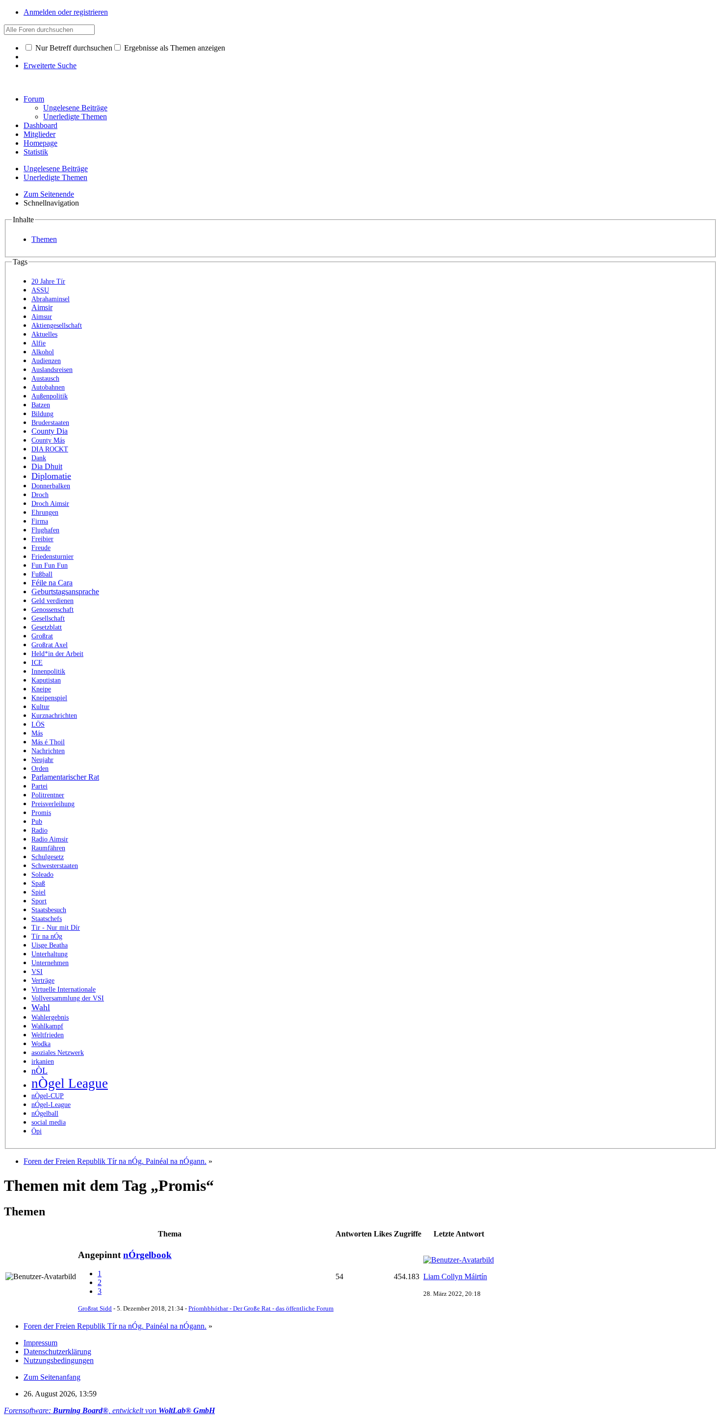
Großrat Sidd (95, 1308)
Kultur (40, 706)
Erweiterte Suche (50, 65)
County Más (48, 440)
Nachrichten (48, 751)
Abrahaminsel (50, 299)
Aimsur (41, 316)
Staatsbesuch (48, 910)
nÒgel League (69, 1083)
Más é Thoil (48, 742)
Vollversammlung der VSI (67, 998)
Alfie (38, 343)
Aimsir (41, 307)
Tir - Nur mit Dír (55, 927)
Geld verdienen (52, 600)
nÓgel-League (51, 1104)
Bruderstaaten (50, 422)
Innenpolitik (48, 671)
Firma (39, 521)
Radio (39, 830)
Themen (44, 239)
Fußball (41, 574)
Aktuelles (44, 334)
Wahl (40, 1007)
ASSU (40, 290)
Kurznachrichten (54, 715)
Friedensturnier (52, 556)
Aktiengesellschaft (56, 325)
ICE (37, 662)
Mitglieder (39, 134)
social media (48, 1122)
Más (37, 733)
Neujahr (42, 759)
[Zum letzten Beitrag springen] (458, 1260)
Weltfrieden (47, 1035)
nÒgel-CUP (47, 1096)
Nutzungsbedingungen (59, 1360)
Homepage (40, 143)
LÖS (38, 724)
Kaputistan (46, 680)
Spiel (38, 892)
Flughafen (45, 530)
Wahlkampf (47, 1026)
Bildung (42, 414)
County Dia (49, 431)
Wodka (41, 1044)
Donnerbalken (50, 486)
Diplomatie (51, 476)
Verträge (42, 980)
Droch (40, 495)
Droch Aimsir (50, 503)
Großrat (42, 636)
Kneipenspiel (49, 698)
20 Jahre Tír (48, 281)
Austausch (45, 378)
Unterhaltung (49, 954)
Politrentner (47, 795)
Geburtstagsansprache (65, 591)
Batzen (40, 405)
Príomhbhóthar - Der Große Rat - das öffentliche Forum (261, 1308)
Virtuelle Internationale (63, 989)
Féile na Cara (52, 582)
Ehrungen (44, 512)
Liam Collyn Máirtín (455, 1276)
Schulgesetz (47, 857)
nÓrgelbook (147, 1255)
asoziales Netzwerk (57, 1052)
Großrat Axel (49, 645)
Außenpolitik (49, 396)
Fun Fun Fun (49, 565)
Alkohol (42, 352)
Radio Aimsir (49, 839)
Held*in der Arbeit (57, 653)
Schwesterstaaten (54, 865)
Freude (41, 548)
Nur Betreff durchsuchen (72, 48)
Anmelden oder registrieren (66, 12)
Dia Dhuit (46, 466)
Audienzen (46, 361)
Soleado (42, 874)
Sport (39, 901)
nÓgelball (44, 1113)
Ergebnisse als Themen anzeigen (173, 48)
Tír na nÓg (46, 936)
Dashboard (40, 125)
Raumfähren (48, 848)
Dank (38, 458)
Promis (41, 812)
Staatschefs (46, 918)
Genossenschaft (52, 609)
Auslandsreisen (52, 369)
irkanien (42, 1061)
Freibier (42, 539)
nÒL (39, 1071)
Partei (39, 786)
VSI (37, 971)
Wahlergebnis (50, 1017)
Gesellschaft (48, 618)
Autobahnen (48, 387)
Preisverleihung (53, 804)
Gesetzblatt (46, 627)
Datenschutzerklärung (57, 1351)
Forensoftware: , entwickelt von (109, 1410)
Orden (40, 768)
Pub (36, 821)
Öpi (36, 1131)
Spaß (38, 883)
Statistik (36, 152)
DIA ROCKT (49, 449)
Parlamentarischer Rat (65, 777)
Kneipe (41, 689)
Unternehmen (50, 963)
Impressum (40, 1343)
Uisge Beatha (49, 945)
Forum (34, 99)
